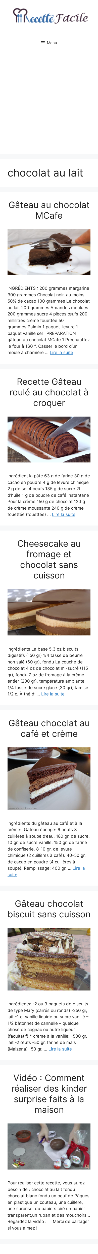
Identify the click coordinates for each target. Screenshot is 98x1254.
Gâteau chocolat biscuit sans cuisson (49, 908)
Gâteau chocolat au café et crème (49, 728)
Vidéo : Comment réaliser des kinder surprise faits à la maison (49, 1093)
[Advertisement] (49, 102)
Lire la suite (61, 352)
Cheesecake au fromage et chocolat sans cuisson (49, 559)
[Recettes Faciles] (49, 17)
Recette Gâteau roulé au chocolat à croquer (49, 392)
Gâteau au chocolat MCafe (49, 210)
